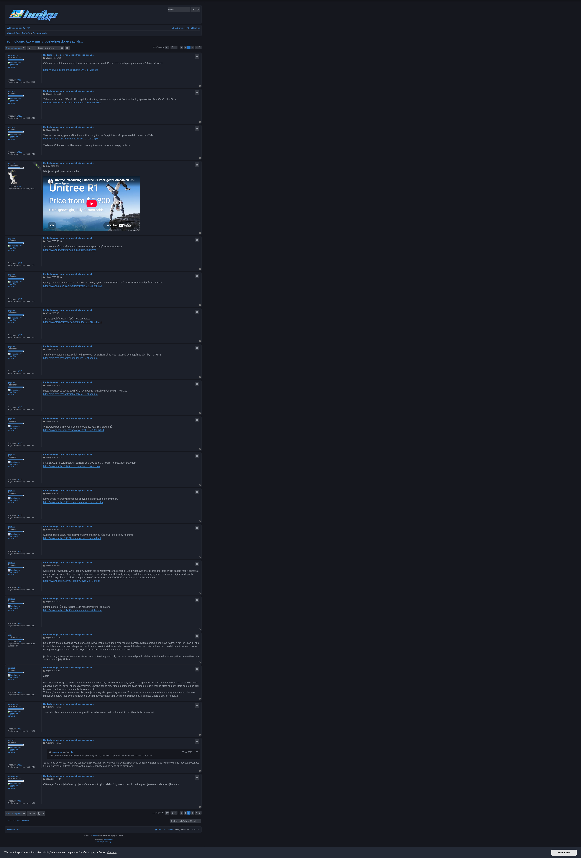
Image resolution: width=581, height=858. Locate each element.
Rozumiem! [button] (564, 852)
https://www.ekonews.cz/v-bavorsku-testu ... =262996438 (73, 430)
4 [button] (185, 47)
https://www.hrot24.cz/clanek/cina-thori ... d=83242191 (72, 102)
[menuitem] (26, 28)
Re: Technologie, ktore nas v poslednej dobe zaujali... (68, 55)
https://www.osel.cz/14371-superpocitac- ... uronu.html (72, 538)
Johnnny (11, 163)
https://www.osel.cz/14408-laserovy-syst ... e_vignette (71, 581)
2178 (19, 187)
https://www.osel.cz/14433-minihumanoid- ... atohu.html (72, 610)
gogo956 (11, 91)
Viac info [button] (112, 852)
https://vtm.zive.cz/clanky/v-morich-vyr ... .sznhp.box (70, 358)
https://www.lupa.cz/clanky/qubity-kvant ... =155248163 (72, 286)
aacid (10, 635)
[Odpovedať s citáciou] (197, 56)
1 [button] (175, 47)
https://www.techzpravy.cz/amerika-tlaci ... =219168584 (72, 322)
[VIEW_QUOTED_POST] (72, 752)
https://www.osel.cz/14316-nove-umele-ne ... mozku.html (73, 502)
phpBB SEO (108, 839)
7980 (19, 80)
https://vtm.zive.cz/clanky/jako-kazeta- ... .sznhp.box (70, 394)
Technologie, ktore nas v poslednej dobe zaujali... (44, 41)
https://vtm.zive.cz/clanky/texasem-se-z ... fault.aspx (70, 138)
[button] (167, 47)
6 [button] (192, 47)
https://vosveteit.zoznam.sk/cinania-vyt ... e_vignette (70, 70)
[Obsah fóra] (34, 15)
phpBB (95, 836)
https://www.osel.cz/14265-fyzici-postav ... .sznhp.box (71, 466)
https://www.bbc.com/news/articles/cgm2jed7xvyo (69, 250)
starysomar (13, 55)
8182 (19, 642)
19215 (19, 116)
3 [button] (181, 47)
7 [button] (196, 47)
